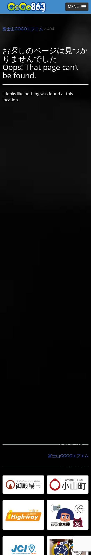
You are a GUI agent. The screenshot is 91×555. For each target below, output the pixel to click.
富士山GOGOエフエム (23, 29)
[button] (76, 7)
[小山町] (67, 484)
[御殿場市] (23, 484)
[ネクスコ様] (23, 515)
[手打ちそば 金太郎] (67, 514)
